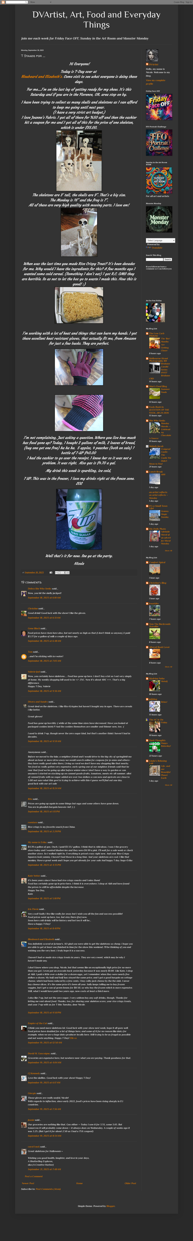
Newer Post (28, 1183)
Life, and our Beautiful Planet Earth (165, 772)
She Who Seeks (157, 420)
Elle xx (73, 1038)
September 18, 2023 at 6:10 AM (44, 597)
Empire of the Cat (37, 1023)
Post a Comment (34, 1176)
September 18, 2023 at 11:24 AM (44, 788)
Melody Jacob (156, 446)
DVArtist (153, 64)
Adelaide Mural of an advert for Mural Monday (166, 537)
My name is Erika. (37, 842)
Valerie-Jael (34, 671)
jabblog (153, 699)
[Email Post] (51, 572)
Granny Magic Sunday (165, 514)
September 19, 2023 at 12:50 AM (45, 1042)
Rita (30, 799)
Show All (168, 551)
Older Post (130, 1183)
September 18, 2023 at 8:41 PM (44, 928)
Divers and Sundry (38, 701)
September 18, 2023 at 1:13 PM (44, 811)
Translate (157, 247)
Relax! (164, 702)
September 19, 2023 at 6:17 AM (44, 1082)
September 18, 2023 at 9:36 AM (44, 691)
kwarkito (154, 603)
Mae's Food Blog (158, 386)
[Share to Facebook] (65, 572)
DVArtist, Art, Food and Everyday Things (96, 19)
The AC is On (156, 719)
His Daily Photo (157, 529)
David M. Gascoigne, (39, 1053)
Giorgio (32, 1093)
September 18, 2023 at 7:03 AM (44, 661)
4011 (163, 474)
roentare (32, 822)
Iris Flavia (33, 909)
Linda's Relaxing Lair (158, 762)
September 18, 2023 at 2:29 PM (44, 831)
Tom (30, 652)
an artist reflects (158, 492)
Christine (33, 608)
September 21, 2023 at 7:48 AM (44, 1169)
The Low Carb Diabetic (156, 334)
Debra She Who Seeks (39, 588)
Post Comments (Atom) (48, 1189)
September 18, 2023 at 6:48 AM (44, 641)
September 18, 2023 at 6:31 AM (44, 617)
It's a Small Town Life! (158, 507)
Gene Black (34, 628)
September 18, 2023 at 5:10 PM (44, 898)
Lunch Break (156, 471)
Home (79, 1183)
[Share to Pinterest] (68, 572)
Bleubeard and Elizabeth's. (42, 76)
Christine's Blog (157, 583)
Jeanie (31, 1120)
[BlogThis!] (59, 572)
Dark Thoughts (157, 740)
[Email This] (56, 572)
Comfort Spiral (157, 562)
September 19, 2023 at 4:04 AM (44, 1062)
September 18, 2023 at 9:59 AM (44, 741)
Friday (164, 722)
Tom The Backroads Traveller (160, 625)
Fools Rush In (156, 407)
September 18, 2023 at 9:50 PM (44, 1012)
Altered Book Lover (159, 647)
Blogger (110, 1206)
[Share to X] (62, 572)
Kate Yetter (34, 875)
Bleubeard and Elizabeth (41, 939)
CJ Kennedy (34, 1073)
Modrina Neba (157, 678)
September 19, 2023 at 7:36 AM (44, 1109)
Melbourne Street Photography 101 (158, 359)
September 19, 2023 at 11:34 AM (44, 1136)
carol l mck (34, 1146)
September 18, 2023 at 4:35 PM (44, 865)
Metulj (164, 681)
